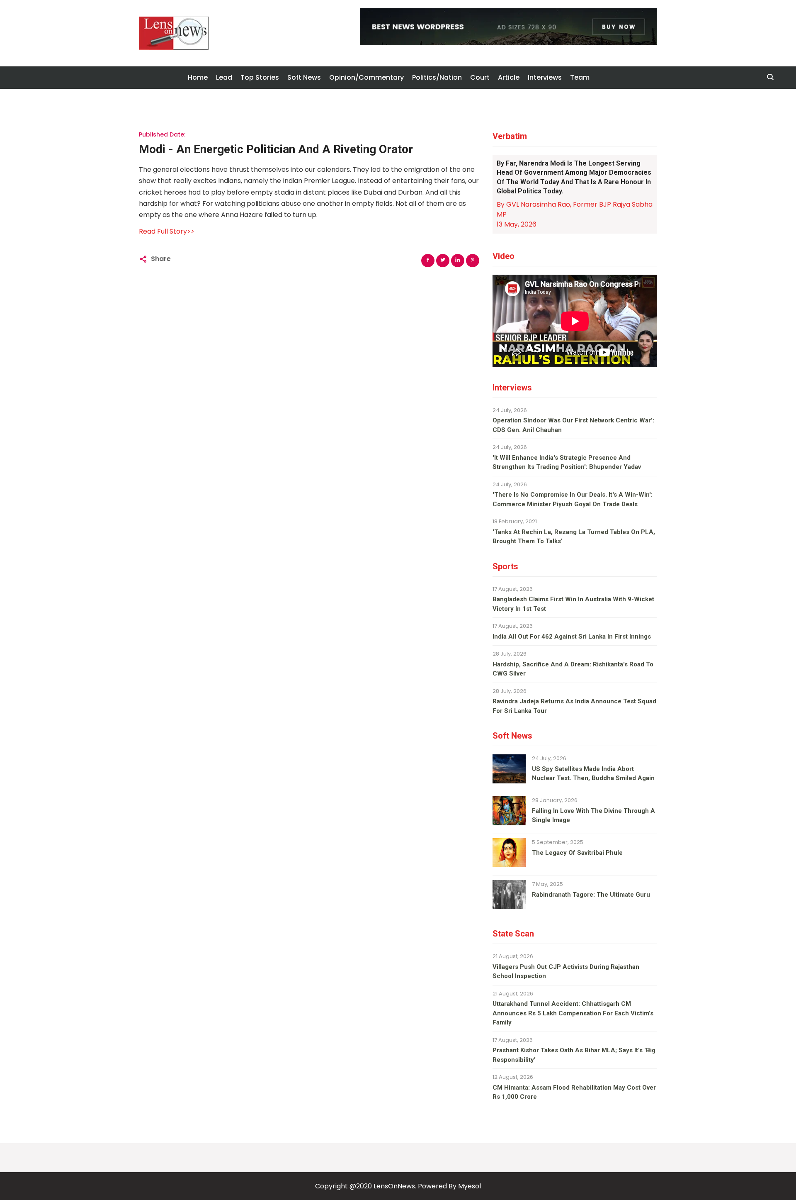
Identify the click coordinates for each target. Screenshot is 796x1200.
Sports (505, 566)
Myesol (469, 1186)
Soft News (304, 77)
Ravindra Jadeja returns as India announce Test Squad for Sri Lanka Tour (574, 706)
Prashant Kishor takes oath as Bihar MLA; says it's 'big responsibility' (574, 1054)
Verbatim (510, 136)
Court (480, 77)
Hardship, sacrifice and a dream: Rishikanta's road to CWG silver (573, 669)
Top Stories (259, 77)
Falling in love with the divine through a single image (593, 815)
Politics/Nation (437, 77)
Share (161, 258)
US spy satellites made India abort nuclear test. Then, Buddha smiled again (593, 773)
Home (198, 77)
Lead (224, 77)
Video (503, 256)
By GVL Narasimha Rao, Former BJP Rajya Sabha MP (575, 209)
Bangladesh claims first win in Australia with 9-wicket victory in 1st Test (573, 603)
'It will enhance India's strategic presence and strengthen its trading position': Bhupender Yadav (567, 462)
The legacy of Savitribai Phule (577, 852)
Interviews (545, 77)
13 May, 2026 (516, 224)
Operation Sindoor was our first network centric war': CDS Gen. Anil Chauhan (573, 425)
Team (580, 77)
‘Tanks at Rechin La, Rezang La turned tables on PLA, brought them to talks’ (574, 536)
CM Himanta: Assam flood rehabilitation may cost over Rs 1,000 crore (574, 1092)
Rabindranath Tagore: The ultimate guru (591, 894)
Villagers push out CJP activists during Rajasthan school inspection (566, 971)
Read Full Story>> (166, 231)
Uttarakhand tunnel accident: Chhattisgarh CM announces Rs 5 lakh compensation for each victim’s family (573, 1013)
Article (508, 77)
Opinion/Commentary (366, 77)
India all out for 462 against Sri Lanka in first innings (572, 636)
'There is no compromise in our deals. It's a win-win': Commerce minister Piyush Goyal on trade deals (573, 499)
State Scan (513, 934)
